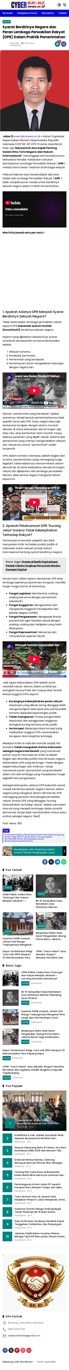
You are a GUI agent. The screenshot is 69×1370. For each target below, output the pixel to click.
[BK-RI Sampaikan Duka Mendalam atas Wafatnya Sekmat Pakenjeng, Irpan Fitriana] (51, 886)
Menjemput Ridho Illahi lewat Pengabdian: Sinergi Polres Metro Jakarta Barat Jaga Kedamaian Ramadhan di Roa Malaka (51, 936)
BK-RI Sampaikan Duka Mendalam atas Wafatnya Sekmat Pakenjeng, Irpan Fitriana (50, 904)
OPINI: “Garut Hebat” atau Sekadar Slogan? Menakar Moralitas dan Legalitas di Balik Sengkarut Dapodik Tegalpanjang (51, 954)
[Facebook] (45, 862)
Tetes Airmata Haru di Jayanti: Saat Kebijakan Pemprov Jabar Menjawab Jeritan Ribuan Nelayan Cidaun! (40, 1198)
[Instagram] (23, 1350)
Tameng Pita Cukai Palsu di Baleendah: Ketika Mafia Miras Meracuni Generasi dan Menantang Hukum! (39, 1174)
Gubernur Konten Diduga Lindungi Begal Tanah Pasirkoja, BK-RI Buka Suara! (37, 1210)
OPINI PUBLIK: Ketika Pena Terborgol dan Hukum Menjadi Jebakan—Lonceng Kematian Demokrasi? (17, 898)
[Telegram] (57, 862)
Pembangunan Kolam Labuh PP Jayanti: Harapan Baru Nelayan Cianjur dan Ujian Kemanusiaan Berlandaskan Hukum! (38, 1186)
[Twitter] (51, 862)
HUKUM (6, 21)
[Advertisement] (34, 274)
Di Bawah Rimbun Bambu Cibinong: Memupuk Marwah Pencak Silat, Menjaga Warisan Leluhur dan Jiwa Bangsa (38, 1161)
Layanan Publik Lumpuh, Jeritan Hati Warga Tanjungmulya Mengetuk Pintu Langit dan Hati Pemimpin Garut (17, 941)
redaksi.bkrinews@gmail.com (24, 1335)
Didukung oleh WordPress (18, 1361)
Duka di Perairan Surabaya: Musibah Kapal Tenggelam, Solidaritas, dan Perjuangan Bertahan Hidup (39, 1223)
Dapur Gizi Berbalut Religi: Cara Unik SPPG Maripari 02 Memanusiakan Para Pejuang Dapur (17, 954)
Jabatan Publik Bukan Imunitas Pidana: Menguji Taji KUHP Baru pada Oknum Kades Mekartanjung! (39, 1235)
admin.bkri (14, 43)
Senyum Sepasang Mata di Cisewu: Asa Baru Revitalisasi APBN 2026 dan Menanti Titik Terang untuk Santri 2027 (40, 1149)
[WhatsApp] (63, 862)
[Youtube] (28, 1350)
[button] (59, 5)
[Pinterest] (17, 1350)
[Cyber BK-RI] (28, 4)
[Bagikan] (63, 44)
